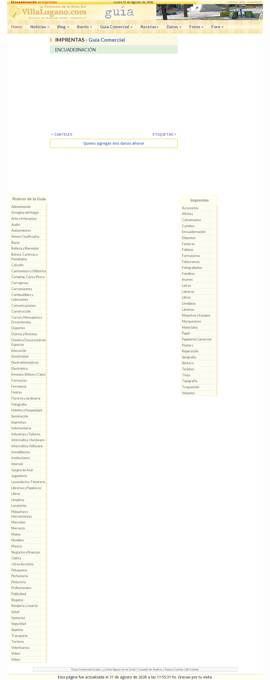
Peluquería (19, 570)
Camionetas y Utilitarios (28, 271)
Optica (16, 558)
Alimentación (21, 207)
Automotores (21, 230)
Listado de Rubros (150, 669)
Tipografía (189, 381)
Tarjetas (188, 369)
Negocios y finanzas (25, 552)
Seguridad (18, 624)
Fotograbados (192, 268)
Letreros (188, 292)
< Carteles (61, 134)
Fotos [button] (195, 26)
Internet (17, 464)
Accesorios (190, 208)
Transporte (19, 636)
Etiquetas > (164, 134)
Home (16, 26)
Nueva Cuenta (174, 669)
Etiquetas (189, 238)
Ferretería (18, 386)
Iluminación (19, 416)
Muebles (17, 540)
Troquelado (190, 387)
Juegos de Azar (22, 470)
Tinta (186, 375)
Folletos (188, 250)
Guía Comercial (107, 40)
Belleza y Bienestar (25, 248)
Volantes (188, 393)
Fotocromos (191, 262)
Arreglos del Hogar (25, 213)
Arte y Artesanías (24, 219)
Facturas (188, 244)
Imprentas (18, 422)
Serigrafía (189, 357)
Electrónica (19, 369)
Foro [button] (216, 26)
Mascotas (18, 522)
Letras (186, 286)
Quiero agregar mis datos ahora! (113, 143)
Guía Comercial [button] (115, 26)
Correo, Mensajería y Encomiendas (26, 319)
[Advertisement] (28, 115)
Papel (186, 333)
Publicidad (18, 594)
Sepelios (17, 630)
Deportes (18, 328)
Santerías (18, 618)
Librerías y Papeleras (26, 488)
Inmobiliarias (20, 452)
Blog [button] (61, 26)
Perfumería (19, 576)
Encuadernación (194, 232)
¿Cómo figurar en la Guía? (120, 669)
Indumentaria (21, 428)
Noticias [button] (38, 26)
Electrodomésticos (24, 363)
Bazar (15, 243)
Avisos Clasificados (25, 237)
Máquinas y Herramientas (21, 514)
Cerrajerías (19, 283)
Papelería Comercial (196, 339)
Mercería (18, 528)
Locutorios (19, 506)
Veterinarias (20, 648)
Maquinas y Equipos (196, 315)
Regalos (17, 600)
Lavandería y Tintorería (28, 482)
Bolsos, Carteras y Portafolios (24, 256)
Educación (18, 351)
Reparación (190, 351)
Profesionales (21, 588)
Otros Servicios (22, 564)
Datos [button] (173, 26)
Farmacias (19, 380)
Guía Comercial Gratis (85, 669)
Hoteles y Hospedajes (26, 410)
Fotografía (19, 404)
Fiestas (16, 392)
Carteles (188, 226)
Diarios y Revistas (24, 334)
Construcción (21, 311)
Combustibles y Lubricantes (22, 297)
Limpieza (17, 500)
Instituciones (20, 458)
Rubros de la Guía (29, 199)
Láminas (188, 310)
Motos (16, 534)
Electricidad (19, 356)
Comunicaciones (23, 306)
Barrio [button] (83, 26)
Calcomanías (191, 220)
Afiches (187, 214)
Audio (15, 225)
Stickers (188, 363)
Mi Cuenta (192, 669)
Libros (15, 494)
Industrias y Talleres (25, 434)
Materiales (190, 327)
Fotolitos (188, 274)
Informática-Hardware (28, 440)
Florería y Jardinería (25, 398)
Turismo (17, 642)
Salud (15, 612)
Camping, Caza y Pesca (28, 277)
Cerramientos (21, 289)
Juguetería (19, 476)
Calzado (17, 265)
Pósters (187, 345)
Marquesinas (191, 321)
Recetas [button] (148, 26)
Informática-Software (27, 446)
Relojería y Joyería (24, 606)
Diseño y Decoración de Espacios (28, 342)
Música (16, 546)
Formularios (191, 256)
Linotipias (189, 303)
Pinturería (18, 582)
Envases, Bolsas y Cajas (28, 374)
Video (15, 653)
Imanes (187, 279)
